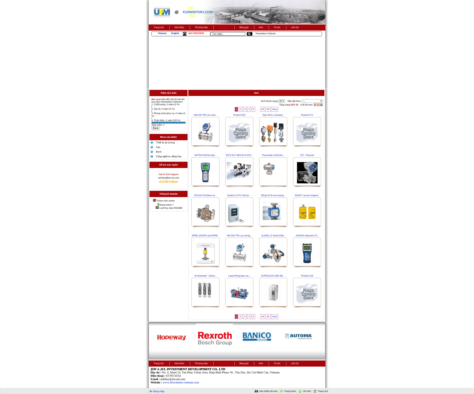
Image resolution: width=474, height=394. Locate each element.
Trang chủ (159, 27)
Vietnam (162, 33)
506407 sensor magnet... (307, 195)
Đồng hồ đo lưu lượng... (273, 195)
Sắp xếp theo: (294, 101)
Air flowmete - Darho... (205, 276)
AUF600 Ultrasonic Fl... (307, 235)
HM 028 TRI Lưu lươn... (205, 115)
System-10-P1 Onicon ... (239, 195)
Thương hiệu (201, 27)
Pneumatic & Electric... (273, 155)
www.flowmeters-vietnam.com (181, 382)
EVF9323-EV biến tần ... (273, 276)
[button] (251, 34)
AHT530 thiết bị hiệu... (205, 155)
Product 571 (307, 115)
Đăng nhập (158, 391)
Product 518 (307, 276)
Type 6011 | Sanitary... (273, 115)
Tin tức (277, 27)
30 (268, 109)
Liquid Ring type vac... (239, 276)
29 (262, 109)
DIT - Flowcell (307, 155)
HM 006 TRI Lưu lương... (239, 235)
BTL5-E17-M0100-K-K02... (239, 155)
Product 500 (239, 115)
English (175, 33)
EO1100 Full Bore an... (205, 195)
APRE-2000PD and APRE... (205, 235)
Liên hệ (295, 27)
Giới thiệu (179, 27)
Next (274, 109)
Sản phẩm (223, 27)
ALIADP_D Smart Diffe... (273, 235)
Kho (261, 27)
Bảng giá (243, 27)
